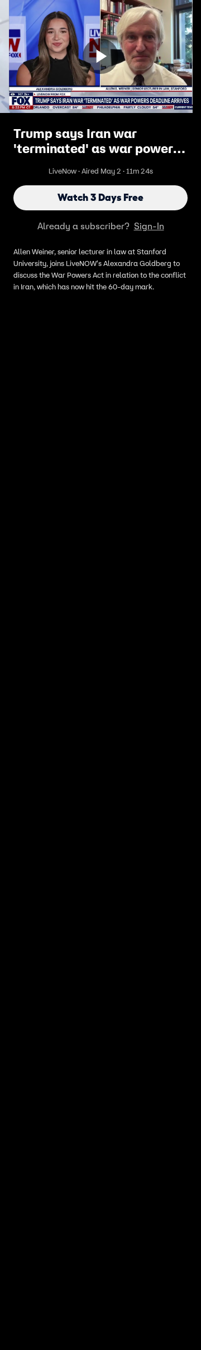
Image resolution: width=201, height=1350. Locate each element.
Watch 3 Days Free (100, 197)
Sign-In (149, 225)
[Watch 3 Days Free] (100, 56)
